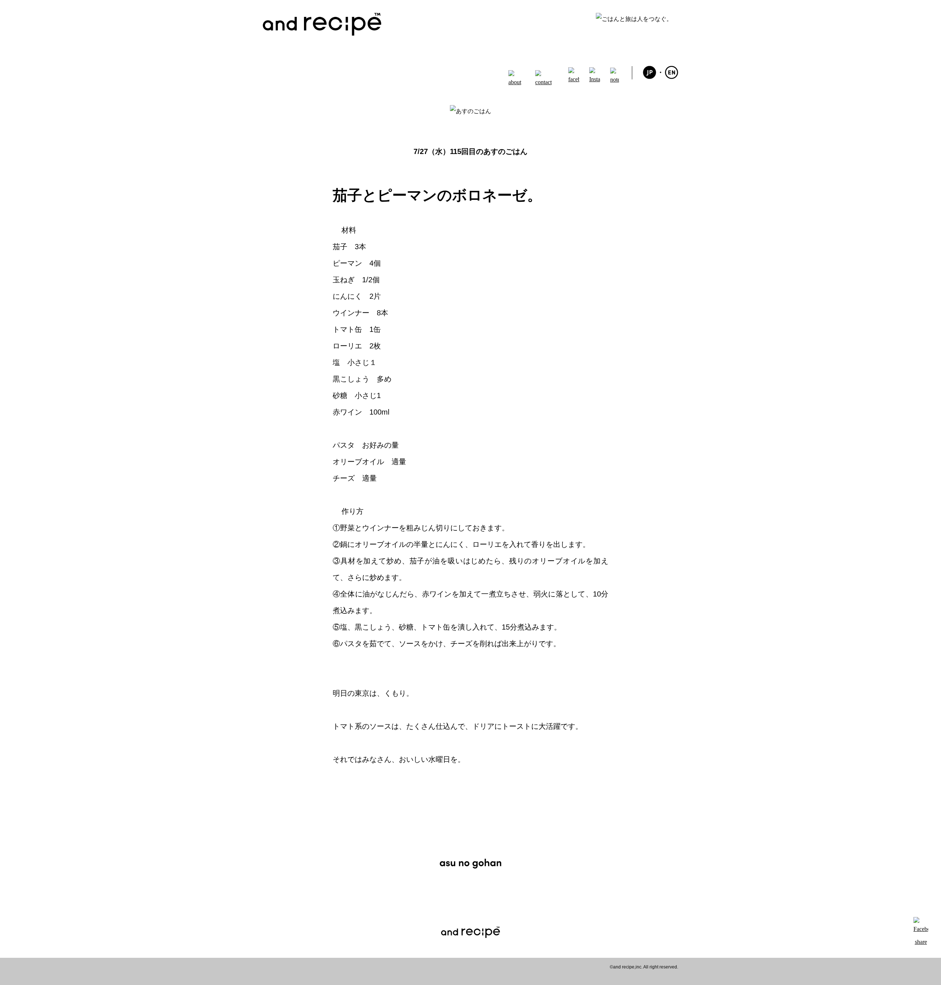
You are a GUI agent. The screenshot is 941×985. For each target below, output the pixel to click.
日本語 (649, 72)
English (671, 72)
